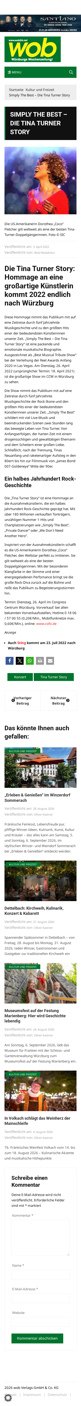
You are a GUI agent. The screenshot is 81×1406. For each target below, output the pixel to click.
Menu (16, 72)
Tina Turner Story (53, 677)
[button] (71, 72)
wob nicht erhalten (35, 4)
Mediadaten (12, 4)
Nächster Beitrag (58, 700)
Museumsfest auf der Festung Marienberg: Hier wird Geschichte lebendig (35, 1016)
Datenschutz (57, 1394)
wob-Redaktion (44, 253)
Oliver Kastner (43, 814)
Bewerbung (30, 9)
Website (18, 1312)
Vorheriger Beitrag (23, 700)
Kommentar (22, 1215)
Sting (21, 642)
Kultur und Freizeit (23, 751)
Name (18, 1265)
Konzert (20, 677)
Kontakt (55, 4)
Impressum (12, 9)
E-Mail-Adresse (25, 1289)
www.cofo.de (46, 623)
